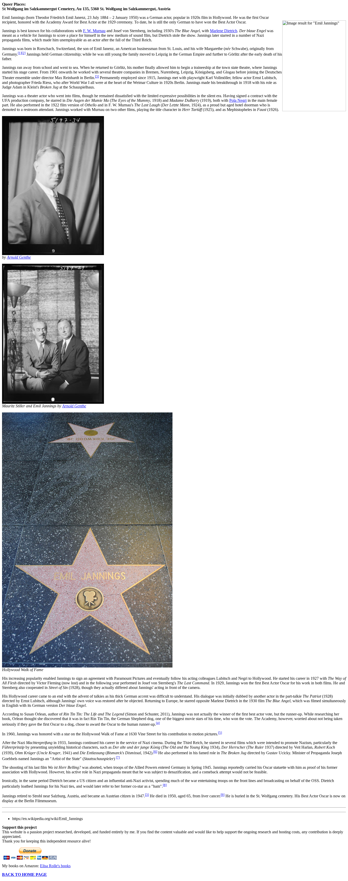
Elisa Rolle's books (55, 866)
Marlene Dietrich (223, 31)
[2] (23, 53)
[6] (155, 751)
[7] (118, 757)
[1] (20, 53)
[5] (220, 733)
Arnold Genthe (74, 406)
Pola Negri (238, 100)
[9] (222, 795)
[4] (158, 723)
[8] (165, 785)
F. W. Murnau (94, 31)
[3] (97, 76)
